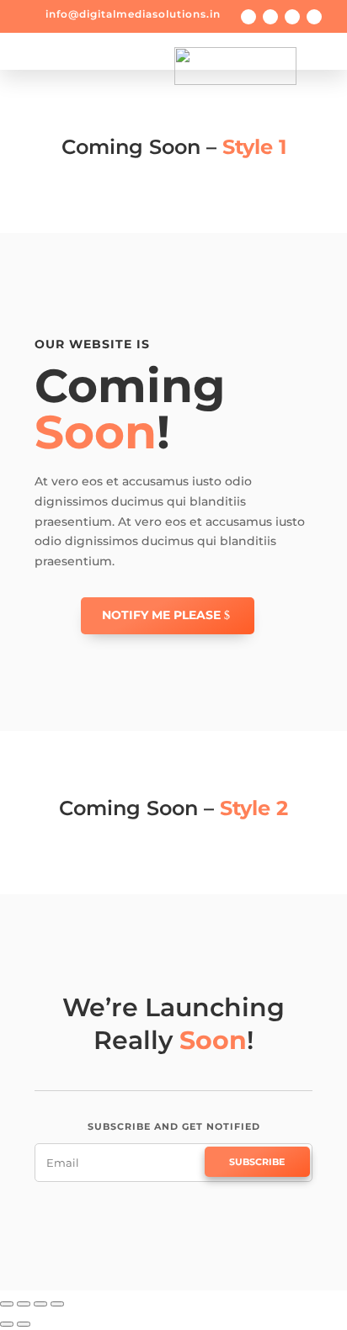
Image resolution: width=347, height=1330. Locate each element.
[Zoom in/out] (57, 1303)
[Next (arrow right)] (23, 1324)
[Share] (23, 1303)
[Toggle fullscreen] (40, 1303)
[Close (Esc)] (6, 1303)
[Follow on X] (270, 16)
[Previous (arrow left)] (6, 1324)
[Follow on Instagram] (292, 16)
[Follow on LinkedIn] (314, 16)
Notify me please (161, 615)
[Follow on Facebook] (248, 16)
